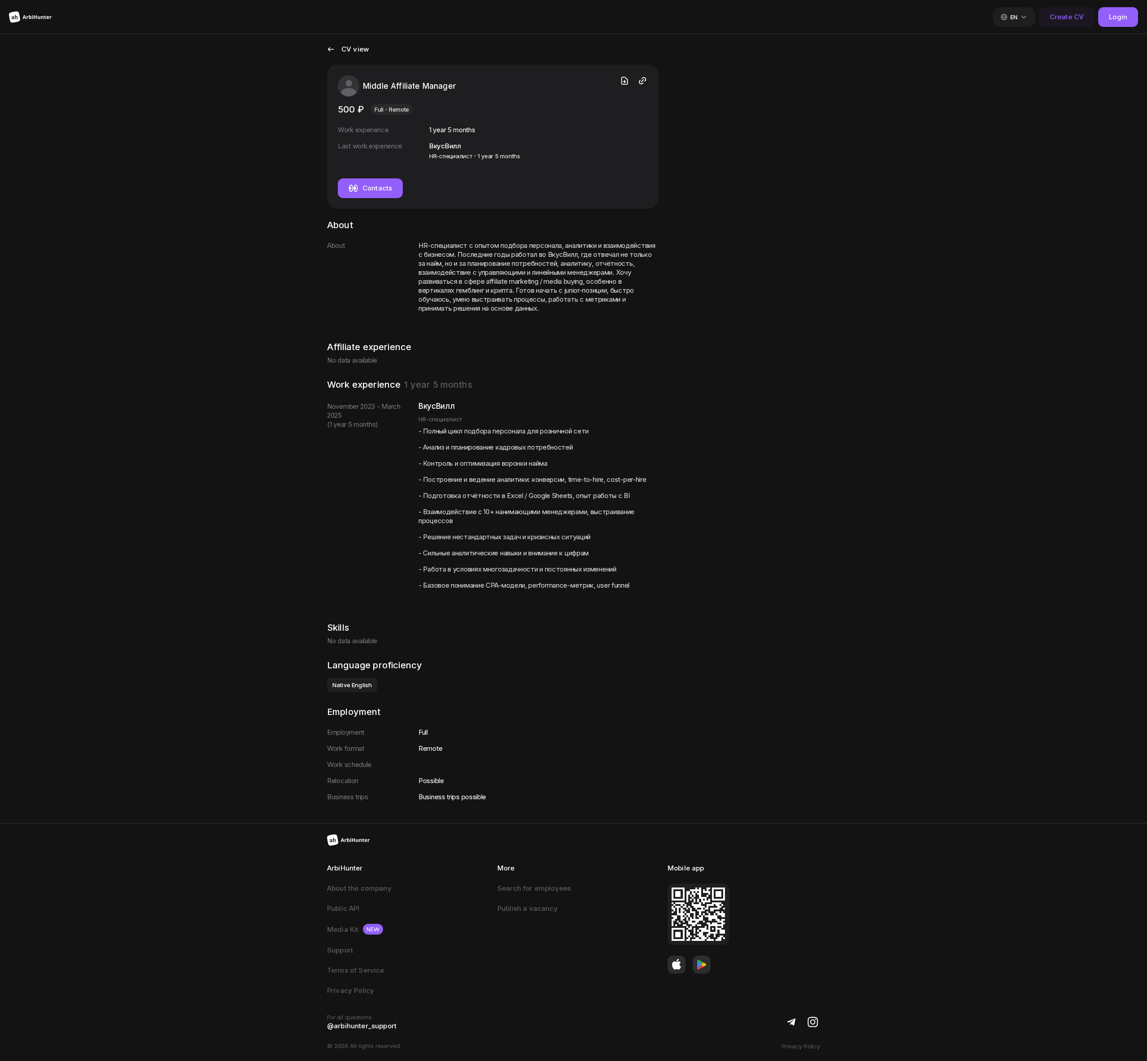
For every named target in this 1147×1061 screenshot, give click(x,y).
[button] (348, 55)
